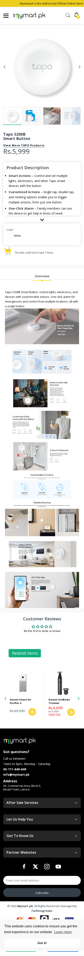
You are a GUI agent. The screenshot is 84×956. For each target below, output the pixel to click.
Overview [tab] (42, 276)
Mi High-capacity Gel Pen (59, 701)
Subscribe (42, 893)
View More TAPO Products (24, 145)
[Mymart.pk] (29, 15)
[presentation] (5, 698)
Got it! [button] (42, 943)
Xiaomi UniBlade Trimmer (20, 701)
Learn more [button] (63, 932)
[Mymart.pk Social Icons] (24, 868)
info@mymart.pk (16, 774)
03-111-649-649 (14, 769)
